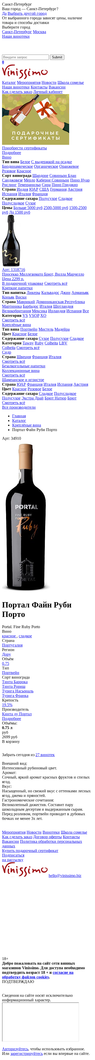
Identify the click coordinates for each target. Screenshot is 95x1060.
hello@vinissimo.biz (65, 875)
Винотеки (51, 832)
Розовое (9, 171)
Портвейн (28, 329)
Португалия (12, 645)
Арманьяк (80, 292)
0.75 (5, 663)
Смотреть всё (55, 283)
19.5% (7, 705)
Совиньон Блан (62, 175)
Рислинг (9, 185)
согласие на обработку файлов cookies (37, 974)
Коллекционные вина (21, 370)
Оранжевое (69, 166)
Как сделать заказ (17, 91)
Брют (72, 398)
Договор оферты (47, 837)
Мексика (39, 311)
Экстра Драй (33, 398)
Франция (40, 194)
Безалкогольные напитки (23, 366)
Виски (21, 297)
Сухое (30, 203)
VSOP (34, 315)
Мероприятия (29, 82)
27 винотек (45, 755)
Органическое (46, 166)
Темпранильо (29, 185)
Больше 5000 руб (28, 207)
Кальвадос (50, 292)
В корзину (11, 741)
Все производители (19, 407)
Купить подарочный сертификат (30, 850)
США (44, 189)
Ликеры (33, 292)
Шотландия (63, 306)
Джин (65, 292)
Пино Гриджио (65, 185)
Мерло (29, 180)
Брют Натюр (55, 398)
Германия (58, 189)
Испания (9, 194)
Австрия (75, 189)
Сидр (6, 352)
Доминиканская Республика (60, 302)
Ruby (39, 343)
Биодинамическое (17, 166)
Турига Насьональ (17, 691)
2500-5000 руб (56, 207)
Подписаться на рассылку (13, 857)
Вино (6, 157)
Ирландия (56, 311)
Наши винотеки (16, 36)
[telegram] (40, 954)
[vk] (40, 915)
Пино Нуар (80, 180)
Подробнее (11, 718)
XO (43, 315)
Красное (24, 171)
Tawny (28, 343)
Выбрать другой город (27, 13)
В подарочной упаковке (22, 283)
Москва (39, 32)
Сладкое (65, 198)
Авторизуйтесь (15, 1049)
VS (25, 315)
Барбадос (31, 306)
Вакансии (57, 87)
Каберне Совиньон (52, 180)
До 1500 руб (19, 212)
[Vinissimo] (25, 52)
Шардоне (40, 175)
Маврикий (26, 302)
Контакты (39, 87)
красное (9, 636)
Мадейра (62, 329)
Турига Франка (15, 695)
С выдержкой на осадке (51, 162)
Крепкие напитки (17, 288)
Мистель (46, 329)
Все (86, 311)
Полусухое (48, 198)
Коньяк (8, 297)
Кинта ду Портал (17, 714)
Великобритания (16, 311)
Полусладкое (13, 203)
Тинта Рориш (13, 686)
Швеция (24, 357)
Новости (49, 82)
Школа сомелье (71, 82)
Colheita (51, 343)
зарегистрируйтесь (26, 1053)
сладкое (25, 636)
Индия (22, 189)
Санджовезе (12, 180)
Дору (6, 654)
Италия (24, 194)
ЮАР (33, 189)
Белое (25, 162)
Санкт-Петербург (17, 32)
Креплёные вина (16, 324)
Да (4, 13)
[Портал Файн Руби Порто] (26, 592)
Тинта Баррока (15, 682)
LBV (63, 343)
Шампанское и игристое (23, 380)
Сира (46, 185)
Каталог (9, 82)
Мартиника (12, 306)
